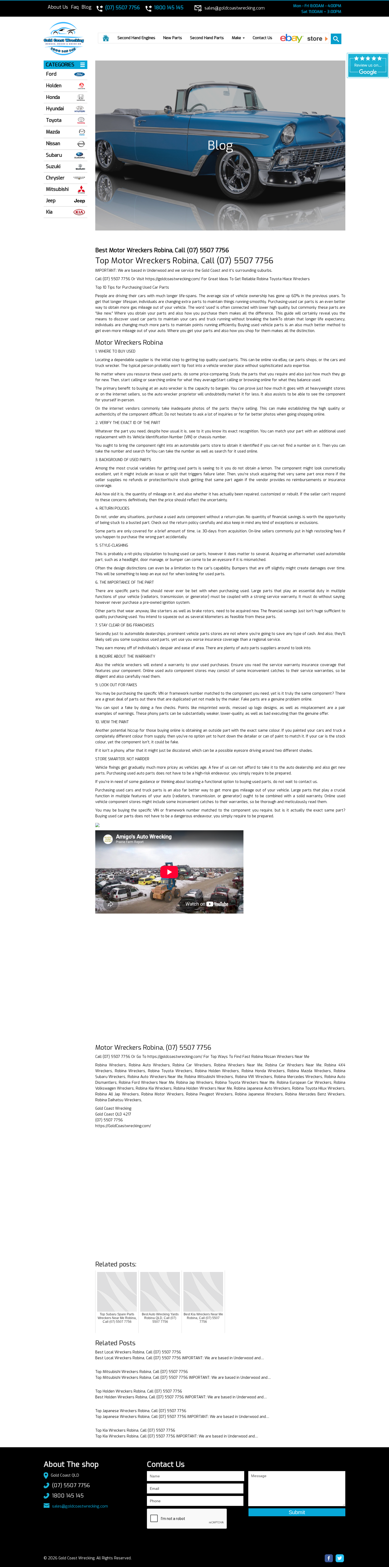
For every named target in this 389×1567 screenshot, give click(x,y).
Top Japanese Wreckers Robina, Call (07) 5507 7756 (140, 1410)
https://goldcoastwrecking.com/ (172, 279)
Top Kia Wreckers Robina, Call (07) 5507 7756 (135, 1430)
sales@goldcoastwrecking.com (80, 1506)
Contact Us (262, 37)
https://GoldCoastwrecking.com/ (123, 1125)
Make (237, 37)
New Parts (172, 37)
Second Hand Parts (207, 37)
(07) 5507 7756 (71, 1485)
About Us (58, 7)
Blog (87, 7)
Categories (60, 65)
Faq (75, 7)
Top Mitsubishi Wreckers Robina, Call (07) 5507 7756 (141, 1371)
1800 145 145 (68, 1495)
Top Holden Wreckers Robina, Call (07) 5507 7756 (138, 1391)
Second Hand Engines (136, 37)
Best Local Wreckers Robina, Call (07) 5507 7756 (138, 1352)
